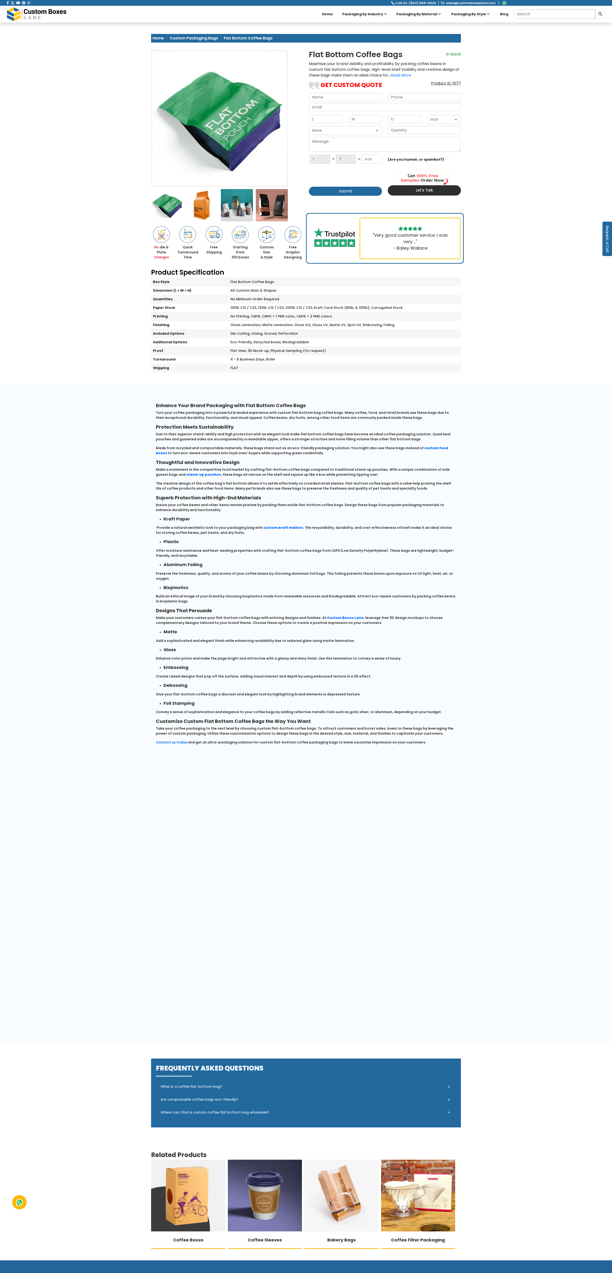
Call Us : (415, 3)
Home (327, 14)
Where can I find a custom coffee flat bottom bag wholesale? (215, 1112)
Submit (345, 191)
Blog (504, 14)
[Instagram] (28, 3)
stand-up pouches (203, 474)
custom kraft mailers (283, 527)
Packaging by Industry (363, 14)
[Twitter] (12, 3)
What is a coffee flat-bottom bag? (191, 1086)
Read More (401, 75)
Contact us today (171, 742)
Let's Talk (424, 190)
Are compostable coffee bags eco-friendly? (199, 1099)
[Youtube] (18, 3)
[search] (600, 14)
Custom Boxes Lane (345, 617)
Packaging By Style (469, 14)
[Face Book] (8, 3)
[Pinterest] (23, 3)
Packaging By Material (417, 14)
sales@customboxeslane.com (470, 3)
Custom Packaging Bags (194, 38)
